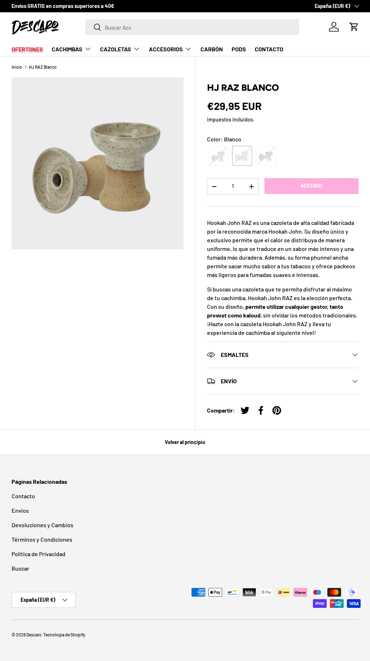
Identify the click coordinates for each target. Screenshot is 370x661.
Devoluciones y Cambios (42, 524)
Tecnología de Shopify (64, 634)
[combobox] (192, 27)
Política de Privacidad (38, 553)
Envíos (20, 510)
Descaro (34, 634)
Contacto (23, 495)
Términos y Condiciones (42, 539)
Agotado (311, 186)
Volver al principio (185, 442)
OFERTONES (27, 49)
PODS (239, 49)
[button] (354, 27)
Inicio (17, 67)
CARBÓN (212, 49)
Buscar (20, 568)
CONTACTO (269, 49)
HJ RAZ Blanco (43, 67)
